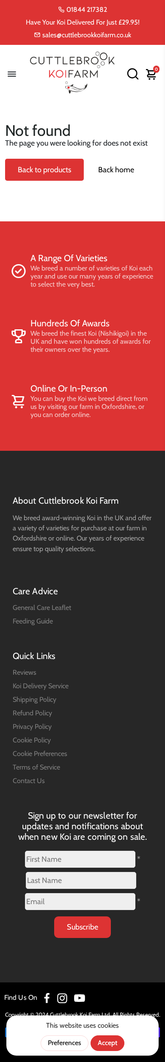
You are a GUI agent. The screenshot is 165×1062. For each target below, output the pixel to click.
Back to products (44, 169)
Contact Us (29, 780)
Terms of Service (36, 767)
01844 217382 (86, 10)
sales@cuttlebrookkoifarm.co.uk (86, 35)
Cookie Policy (32, 740)
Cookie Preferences (40, 753)
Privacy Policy (32, 726)
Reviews (24, 672)
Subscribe (82, 927)
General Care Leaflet (42, 607)
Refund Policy (32, 713)
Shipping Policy (34, 699)
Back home (116, 169)
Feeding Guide (33, 621)
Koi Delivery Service (41, 685)
